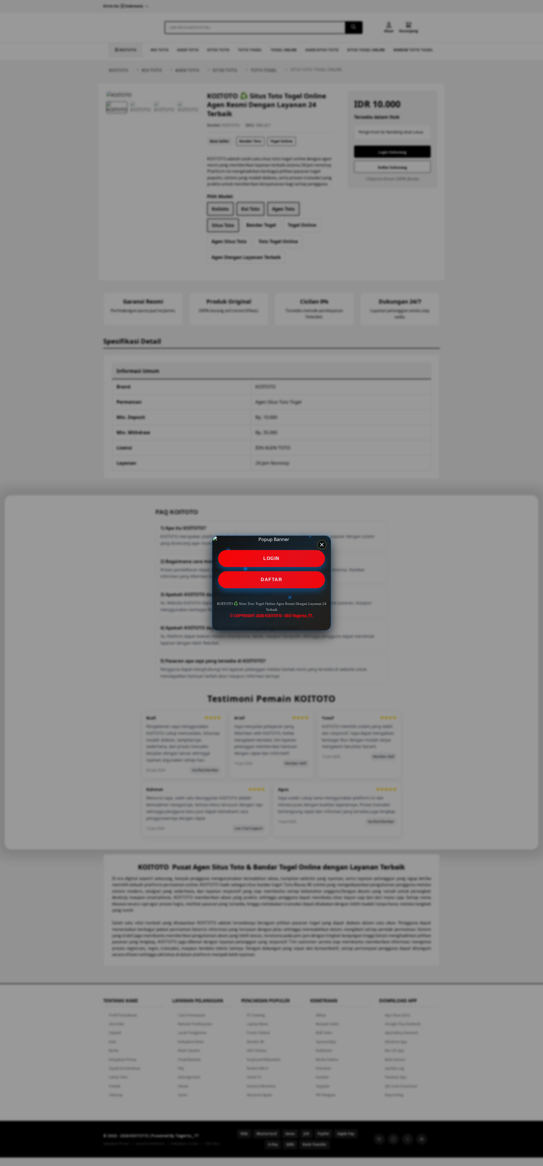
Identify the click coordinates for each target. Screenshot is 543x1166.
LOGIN (271, 558)
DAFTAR (271, 579)
